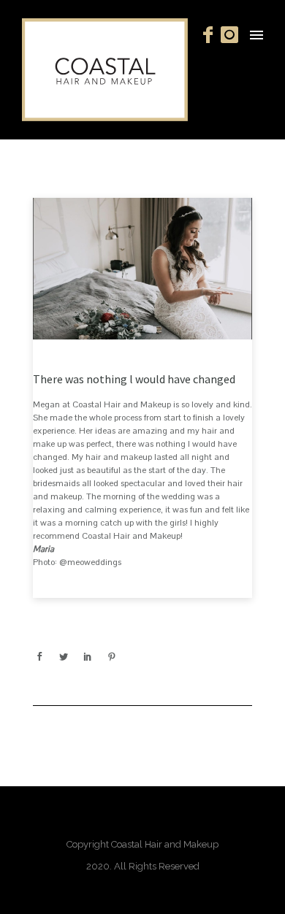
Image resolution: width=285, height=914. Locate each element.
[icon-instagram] (230, 35)
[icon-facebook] (212, 35)
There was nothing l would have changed (134, 379)
